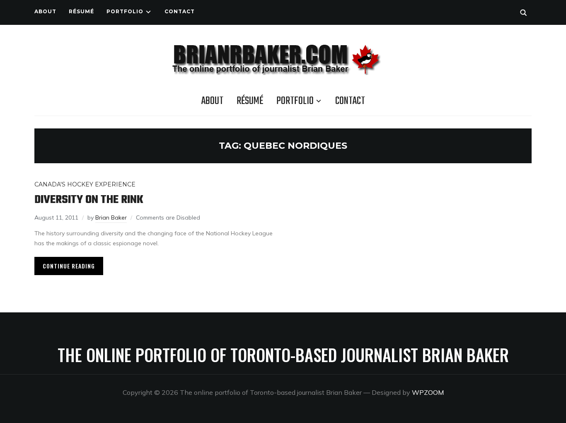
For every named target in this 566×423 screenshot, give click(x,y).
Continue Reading (69, 265)
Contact (179, 11)
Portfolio (124, 11)
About (45, 11)
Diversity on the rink (88, 200)
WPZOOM (428, 392)
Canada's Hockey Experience (84, 184)
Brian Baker (111, 217)
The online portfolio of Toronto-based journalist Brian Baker (283, 354)
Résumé (81, 11)
